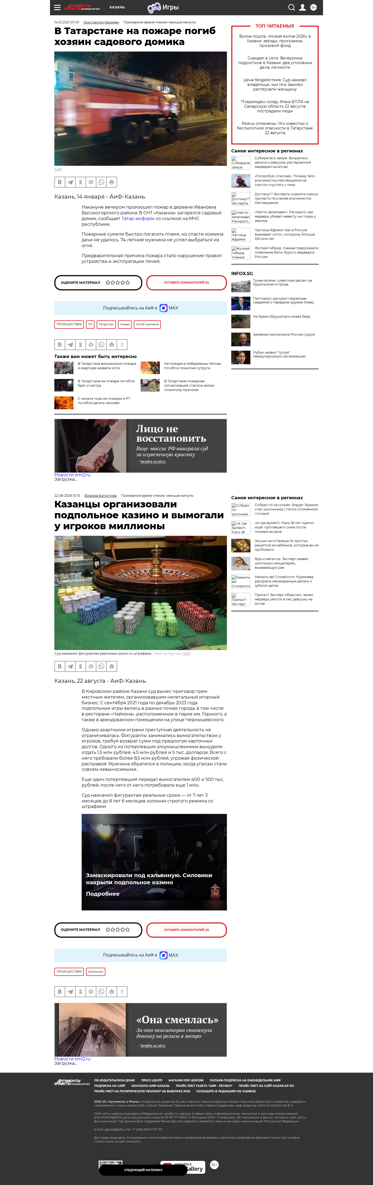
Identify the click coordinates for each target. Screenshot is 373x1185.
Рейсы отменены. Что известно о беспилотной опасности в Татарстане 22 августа (275, 128)
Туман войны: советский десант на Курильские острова (282, 282)
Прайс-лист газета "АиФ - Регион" (204, 1086)
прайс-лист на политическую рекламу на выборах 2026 (142, 1091)
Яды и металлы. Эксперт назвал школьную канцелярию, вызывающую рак (282, 563)
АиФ (58, 169)
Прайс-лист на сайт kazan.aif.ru (266, 1086)
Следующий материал (143, 1170)
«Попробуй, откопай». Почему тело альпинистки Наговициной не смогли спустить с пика (285, 180)
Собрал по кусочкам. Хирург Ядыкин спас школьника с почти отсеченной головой (286, 509)
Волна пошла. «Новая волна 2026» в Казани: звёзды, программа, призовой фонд (275, 41)
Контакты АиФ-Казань (151, 1086)
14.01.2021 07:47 (66, 22)
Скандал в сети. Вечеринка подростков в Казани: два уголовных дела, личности (275, 63)
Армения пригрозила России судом (284, 334)
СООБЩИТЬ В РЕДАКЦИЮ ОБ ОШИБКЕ (226, 1091)
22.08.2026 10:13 (67, 496)
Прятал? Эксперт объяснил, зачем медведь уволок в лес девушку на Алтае (284, 599)
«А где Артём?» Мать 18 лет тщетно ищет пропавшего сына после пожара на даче (284, 527)
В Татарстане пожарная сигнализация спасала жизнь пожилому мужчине (189, 385)
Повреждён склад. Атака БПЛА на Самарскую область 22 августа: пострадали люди (275, 106)
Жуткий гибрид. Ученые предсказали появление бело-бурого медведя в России (286, 252)
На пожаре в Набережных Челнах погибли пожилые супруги (192, 366)
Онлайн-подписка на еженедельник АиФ (245, 1080)
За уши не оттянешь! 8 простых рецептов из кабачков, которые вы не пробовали (286, 545)
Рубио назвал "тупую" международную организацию (279, 354)
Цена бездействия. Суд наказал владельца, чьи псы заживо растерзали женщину (275, 85)
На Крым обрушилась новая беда (281, 316)
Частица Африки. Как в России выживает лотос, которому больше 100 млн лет (285, 234)
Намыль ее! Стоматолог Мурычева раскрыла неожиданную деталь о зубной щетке (284, 581)
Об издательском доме (114, 1080)
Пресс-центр (151, 1080)
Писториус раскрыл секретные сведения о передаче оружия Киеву (283, 300)
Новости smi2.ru (72, 474)
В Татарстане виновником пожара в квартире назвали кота (107, 366)
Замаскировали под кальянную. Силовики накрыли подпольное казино (149, 879)
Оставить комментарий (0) (186, 282)
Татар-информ (138, 218)
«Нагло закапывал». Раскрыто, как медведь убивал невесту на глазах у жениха (285, 216)
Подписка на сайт (109, 1086)
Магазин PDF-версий (185, 1080)
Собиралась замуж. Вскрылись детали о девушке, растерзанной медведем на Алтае (283, 162)
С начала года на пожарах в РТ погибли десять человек (104, 400)
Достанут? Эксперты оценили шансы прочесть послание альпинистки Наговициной (286, 198)
